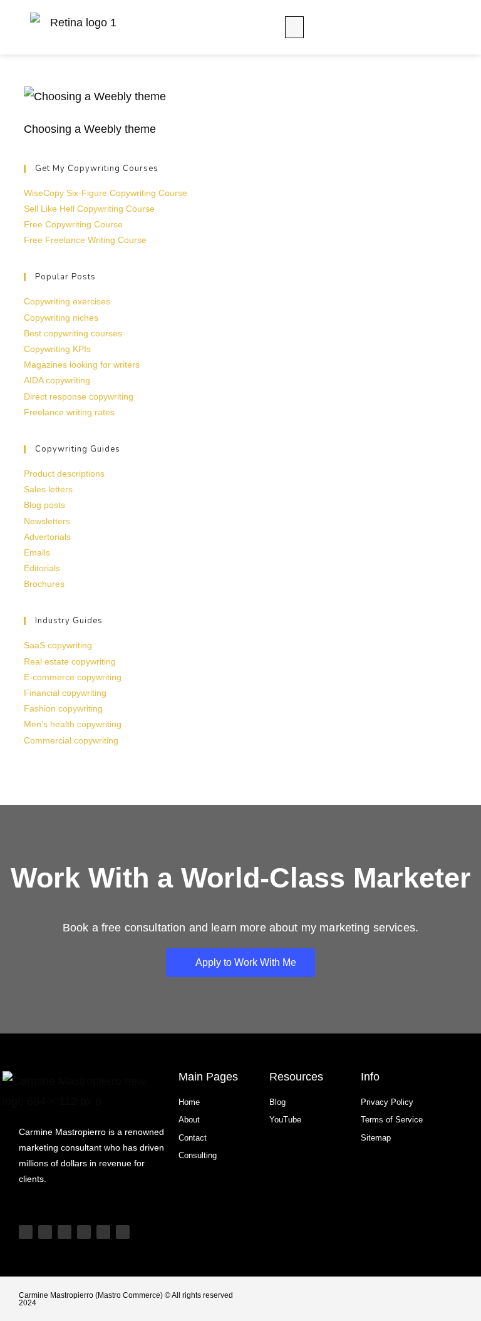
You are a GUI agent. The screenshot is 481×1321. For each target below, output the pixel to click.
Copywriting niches (61, 318)
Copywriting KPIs (57, 349)
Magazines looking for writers (82, 365)
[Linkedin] (84, 1232)
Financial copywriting (65, 693)
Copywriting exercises (67, 301)
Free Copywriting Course (73, 224)
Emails (37, 552)
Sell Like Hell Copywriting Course (89, 209)
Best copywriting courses (73, 333)
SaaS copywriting (58, 645)
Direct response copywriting (78, 396)
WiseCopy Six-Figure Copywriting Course (105, 193)
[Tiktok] (45, 1232)
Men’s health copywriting (73, 724)
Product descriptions (64, 474)
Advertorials (47, 537)
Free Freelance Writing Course (85, 240)
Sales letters (48, 489)
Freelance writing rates (69, 412)
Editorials (42, 568)
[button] (294, 27)
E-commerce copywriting (73, 677)
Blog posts (44, 505)
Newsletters (47, 521)
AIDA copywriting (57, 380)
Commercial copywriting (71, 740)
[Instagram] (64, 1232)
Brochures (44, 584)
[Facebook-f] (123, 1232)
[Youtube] (26, 1232)
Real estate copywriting (70, 661)
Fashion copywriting (63, 708)
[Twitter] (103, 1232)
